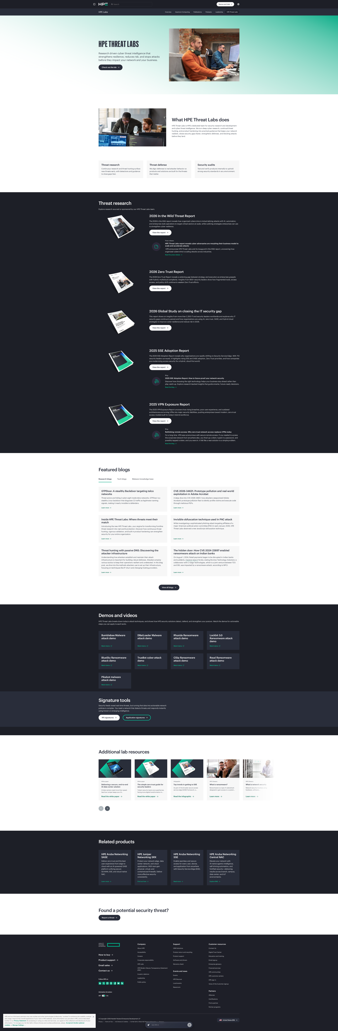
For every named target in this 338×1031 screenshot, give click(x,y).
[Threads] (111, 983)
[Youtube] (118, 983)
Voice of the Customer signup (219, 984)
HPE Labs (140, 964)
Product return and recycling (182, 952)
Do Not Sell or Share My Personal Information (143, 1021)
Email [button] (104, 965)
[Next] (107, 808)
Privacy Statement (20, 1020)
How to (104, 955)
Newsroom (176, 987)
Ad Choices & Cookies (121, 1021)
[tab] (105, 479)
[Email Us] (333, 1024)
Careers (140, 956)
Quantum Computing (182, 12)
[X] (103, 983)
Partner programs (214, 1007)
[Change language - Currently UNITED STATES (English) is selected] (238, 4)
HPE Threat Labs (232, 12)
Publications (198, 12)
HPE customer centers (216, 976)
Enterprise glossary (215, 964)
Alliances (212, 995)
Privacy (101, 1021)
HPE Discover (177, 979)
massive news (191, 560)
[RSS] (122, 983)
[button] (93, 1017)
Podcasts (209, 12)
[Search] (112, 4)
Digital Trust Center (215, 952)
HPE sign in (212, 980)
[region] (169, 709)
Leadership (219, 12)
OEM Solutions (178, 948)
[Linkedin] (100, 983)
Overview (168, 12)
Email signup (213, 960)
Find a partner (213, 1003)
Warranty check (178, 964)
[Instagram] (107, 983)
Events (175, 975)
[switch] (102, 995)
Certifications (213, 999)
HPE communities (214, 972)
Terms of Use (109, 1021)
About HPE (141, 948)
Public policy (141, 982)
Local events (177, 983)
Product (107, 960)
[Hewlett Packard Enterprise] (103, 4)
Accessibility (141, 952)
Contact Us (212, 948)
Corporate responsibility (145, 960)
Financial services (214, 968)
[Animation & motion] (103, 996)
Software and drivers (180, 960)
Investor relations (143, 974)
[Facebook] (114, 983)
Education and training (216, 956)
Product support (178, 956)
